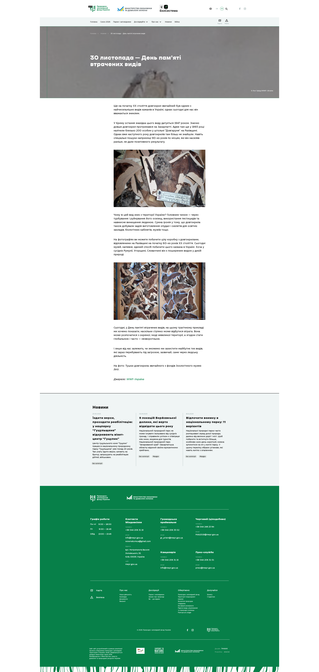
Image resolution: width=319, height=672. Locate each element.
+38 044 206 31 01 (205, 560)
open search (226, 9)
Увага (227, 23)
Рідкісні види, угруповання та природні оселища (188, 609)
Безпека (100, 597)
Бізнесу (209, 595)
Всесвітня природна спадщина (185, 603)
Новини (168, 22)
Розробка (222, 652)
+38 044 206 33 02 (169, 530)
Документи (124, 599)
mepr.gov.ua (131, 564)
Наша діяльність (126, 595)
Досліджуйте (139, 22)
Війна (177, 22)
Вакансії (122, 601)
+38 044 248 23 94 (205, 527)
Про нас (155, 22)
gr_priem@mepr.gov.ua (171, 538)
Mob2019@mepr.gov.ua (207, 535)
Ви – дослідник (154, 599)
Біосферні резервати (186, 606)
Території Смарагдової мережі (186, 598)
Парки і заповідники (122, 22)
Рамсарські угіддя (184, 613)
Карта (220, 23)
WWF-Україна (135, 379)
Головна (93, 22)
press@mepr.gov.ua (205, 568)
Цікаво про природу (156, 597)
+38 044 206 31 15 (134, 530)
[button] (210, 9)
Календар (123, 597)
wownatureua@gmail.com (138, 541)
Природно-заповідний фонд (188, 595)
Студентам (211, 597)
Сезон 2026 (105, 22)
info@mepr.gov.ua (134, 538)
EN (217, 9)
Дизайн (217, 649)
